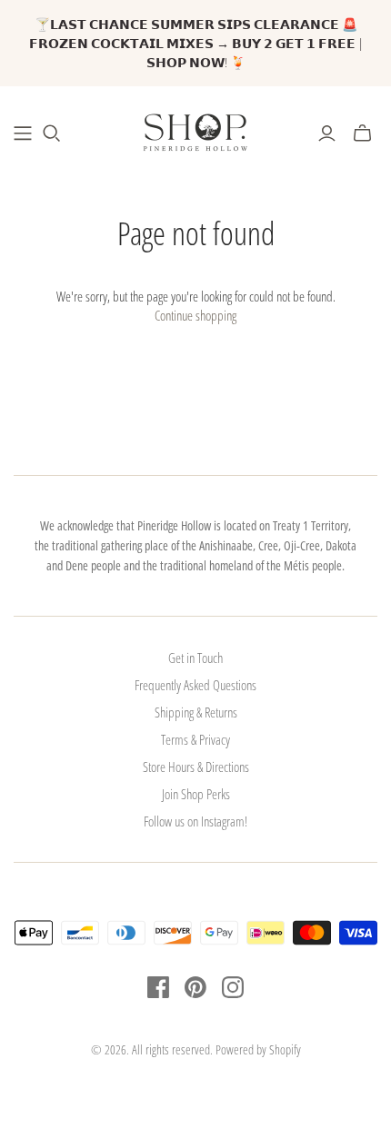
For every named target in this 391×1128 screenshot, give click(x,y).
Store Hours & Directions (196, 766)
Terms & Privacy (195, 739)
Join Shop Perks (196, 794)
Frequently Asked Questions (195, 685)
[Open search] (52, 133)
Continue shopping (195, 315)
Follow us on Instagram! (195, 821)
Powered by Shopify (258, 1049)
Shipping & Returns (196, 712)
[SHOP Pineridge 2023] (23, 133)
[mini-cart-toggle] (362, 133)
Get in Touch (195, 657)
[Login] (326, 133)
